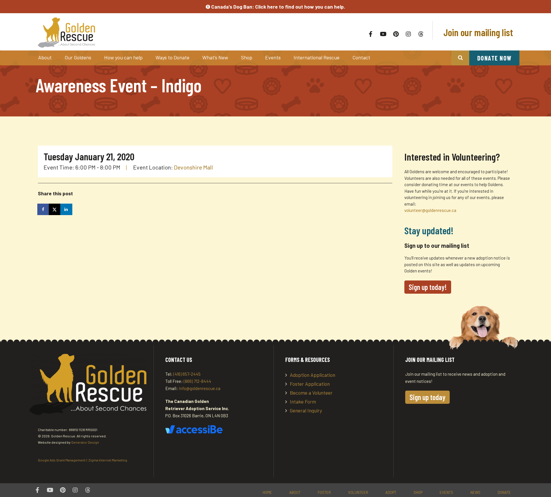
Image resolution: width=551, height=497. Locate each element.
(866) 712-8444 (197, 381)
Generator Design (85, 442)
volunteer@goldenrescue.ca (430, 210)
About (45, 57)
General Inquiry (306, 410)
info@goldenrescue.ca (199, 388)
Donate (504, 492)
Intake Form (303, 401)
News (475, 492)
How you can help (123, 57)
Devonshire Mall (193, 167)
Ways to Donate (172, 57)
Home (267, 492)
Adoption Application (312, 375)
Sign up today (427, 397)
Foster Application (310, 384)
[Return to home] (134, 32)
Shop (246, 57)
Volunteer (358, 492)
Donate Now (494, 58)
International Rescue (316, 57)
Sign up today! (428, 286)
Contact (361, 57)
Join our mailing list (477, 32)
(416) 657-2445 (187, 374)
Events (273, 57)
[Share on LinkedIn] (66, 209)
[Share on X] (55, 209)
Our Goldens (78, 57)
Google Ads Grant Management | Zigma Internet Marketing (82, 460)
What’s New (215, 57)
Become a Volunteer (311, 392)
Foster (324, 492)
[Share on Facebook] (43, 209)
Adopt (390, 492)
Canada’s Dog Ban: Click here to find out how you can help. (277, 6)
